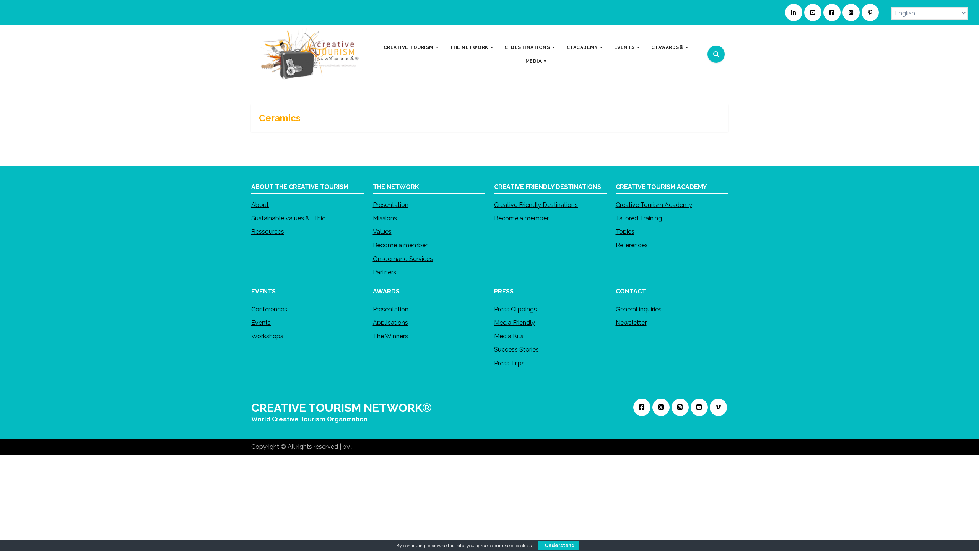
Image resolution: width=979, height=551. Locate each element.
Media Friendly (514, 322)
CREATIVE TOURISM (409, 47)
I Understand (558, 545)
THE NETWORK (470, 47)
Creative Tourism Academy (654, 205)
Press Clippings (515, 309)
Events (261, 322)
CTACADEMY (582, 47)
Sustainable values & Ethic (288, 218)
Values (382, 231)
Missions (385, 218)
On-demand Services (403, 258)
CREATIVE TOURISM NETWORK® (341, 407)
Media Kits (509, 336)
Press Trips (509, 363)
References (632, 245)
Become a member (400, 245)
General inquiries (639, 309)
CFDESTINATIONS (527, 47)
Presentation (390, 205)
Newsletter (631, 322)
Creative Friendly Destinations (536, 205)
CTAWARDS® (668, 47)
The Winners (390, 336)
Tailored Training (639, 218)
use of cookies (517, 545)
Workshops (267, 336)
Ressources (267, 231)
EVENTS (625, 47)
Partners (384, 272)
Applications (390, 322)
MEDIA (534, 61)
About (260, 205)
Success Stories (516, 349)
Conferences (269, 309)
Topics (625, 231)
